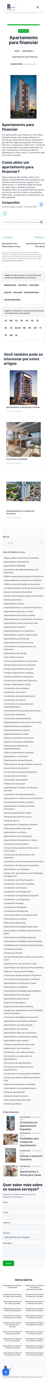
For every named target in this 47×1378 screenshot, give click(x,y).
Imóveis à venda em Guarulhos (18, 592)
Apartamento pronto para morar (18, 642)
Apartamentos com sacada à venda (20, 963)
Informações (27, 51)
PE (38, 320)
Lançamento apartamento (16, 780)
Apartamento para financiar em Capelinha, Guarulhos (34, 1324)
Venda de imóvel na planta (16, 1096)
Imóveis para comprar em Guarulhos (20, 680)
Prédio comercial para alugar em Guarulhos (23, 576)
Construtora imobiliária (14, 714)
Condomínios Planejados (15, 907)
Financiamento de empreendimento (20, 1088)
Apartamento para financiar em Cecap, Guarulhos (12, 1333)
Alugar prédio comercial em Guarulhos (21, 558)
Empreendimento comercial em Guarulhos (23, 619)
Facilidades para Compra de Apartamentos (23, 945)
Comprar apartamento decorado (19, 669)
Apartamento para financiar (16, 638)
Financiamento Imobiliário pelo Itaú (20, 937)
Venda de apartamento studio (17, 813)
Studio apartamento (13, 600)
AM (35, 328)
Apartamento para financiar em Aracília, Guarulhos (12, 1303)
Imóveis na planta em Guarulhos (18, 676)
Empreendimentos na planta (17, 730)
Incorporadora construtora (16, 768)
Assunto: (6, 1233)
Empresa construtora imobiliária (18, 742)
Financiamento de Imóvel (15, 919)
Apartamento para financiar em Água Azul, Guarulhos (34, 1295)
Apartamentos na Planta (15, 832)
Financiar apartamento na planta (19, 752)
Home (17, 51)
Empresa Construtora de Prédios (19, 971)
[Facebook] (41, 205)
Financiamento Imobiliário (15, 987)
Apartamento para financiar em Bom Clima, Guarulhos (34, 1310)
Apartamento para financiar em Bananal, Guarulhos (34, 1303)
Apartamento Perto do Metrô (17, 995)
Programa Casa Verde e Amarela (18, 1006)
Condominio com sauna (15, 692)
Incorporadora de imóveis (15, 776)
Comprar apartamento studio (17, 684)
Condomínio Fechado (14, 903)
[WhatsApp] (5, 214)
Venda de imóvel (11, 820)
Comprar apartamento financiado (19, 1044)
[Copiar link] (41, 222)
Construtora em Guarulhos (16, 844)
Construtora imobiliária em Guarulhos (21, 1017)
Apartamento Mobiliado (15, 565)
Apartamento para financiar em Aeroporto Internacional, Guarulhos (34, 1287)
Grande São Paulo (31, 292)
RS (32, 320)
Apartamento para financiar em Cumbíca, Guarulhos (34, 1340)
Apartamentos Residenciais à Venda (20, 840)
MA (11, 335)
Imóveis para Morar (12, 1104)
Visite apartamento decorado (17, 1100)
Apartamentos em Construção (18, 836)
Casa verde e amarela (14, 657)
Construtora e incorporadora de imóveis (22, 710)
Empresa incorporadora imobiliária (19, 1084)
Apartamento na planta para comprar (21, 1036)
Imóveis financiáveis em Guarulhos (20, 665)
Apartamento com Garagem (16, 869)
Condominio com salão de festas (19, 1052)
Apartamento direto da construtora (20, 1032)
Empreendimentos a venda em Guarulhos (23, 607)
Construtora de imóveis (15, 700)
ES (16, 320)
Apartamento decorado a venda (18, 611)
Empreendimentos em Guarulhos (19, 631)
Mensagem (7, 1243)
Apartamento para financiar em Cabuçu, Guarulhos (34, 1317)
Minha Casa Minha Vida (14, 923)
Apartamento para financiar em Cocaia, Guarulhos (12, 1340)
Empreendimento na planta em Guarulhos (23, 580)
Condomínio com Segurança (17, 899)
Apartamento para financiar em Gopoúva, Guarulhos (12, 1354)
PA (6, 335)
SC (27, 320)
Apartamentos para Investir (16, 998)
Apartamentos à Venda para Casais (20, 983)
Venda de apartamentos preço (18, 816)
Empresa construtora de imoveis (19, 738)
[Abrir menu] (38, 7)
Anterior (8, 237)
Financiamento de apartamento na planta (23, 764)
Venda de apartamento (14, 1092)
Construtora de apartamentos (17, 1063)
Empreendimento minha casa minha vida (22, 722)
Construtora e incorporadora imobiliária (22, 1073)
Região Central (10, 285)
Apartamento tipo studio (15, 653)
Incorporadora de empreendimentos (20, 772)
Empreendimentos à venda (16, 734)
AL (16, 335)
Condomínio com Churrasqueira (18, 880)
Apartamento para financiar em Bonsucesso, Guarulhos (12, 1317)
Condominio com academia (16, 688)
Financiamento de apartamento (18, 760)
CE (11, 328)
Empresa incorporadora (15, 1002)
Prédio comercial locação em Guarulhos (22, 584)
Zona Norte (22, 285)
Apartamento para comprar (16, 1040)
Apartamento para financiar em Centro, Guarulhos (34, 1333)
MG (11, 320)
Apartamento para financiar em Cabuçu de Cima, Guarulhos (12, 1325)
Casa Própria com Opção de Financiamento (24, 967)
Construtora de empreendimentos (19, 696)
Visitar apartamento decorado (17, 828)
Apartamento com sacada (16, 1029)
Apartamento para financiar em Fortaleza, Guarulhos (34, 1347)
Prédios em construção (14, 783)
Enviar (8, 1263)
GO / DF (18, 328)
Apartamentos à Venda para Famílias (20, 824)
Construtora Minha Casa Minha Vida (20, 915)
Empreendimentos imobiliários (18, 726)
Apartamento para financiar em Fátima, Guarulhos (12, 1347)
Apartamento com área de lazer (18, 1025)
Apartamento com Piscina (16, 756)
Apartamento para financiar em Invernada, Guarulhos (34, 1354)
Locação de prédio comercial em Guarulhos (24, 588)
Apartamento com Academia (17, 1048)
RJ (6, 320)
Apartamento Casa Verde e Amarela (20, 1021)
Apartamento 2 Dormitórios (16, 562)
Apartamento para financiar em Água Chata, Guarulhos (12, 1295)
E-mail (6, 1212)
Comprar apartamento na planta (18, 672)
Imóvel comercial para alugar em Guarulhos (24, 596)
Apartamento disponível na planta (19, 615)
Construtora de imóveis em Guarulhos (21, 865)
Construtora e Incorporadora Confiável (22, 979)
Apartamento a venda (14, 603)
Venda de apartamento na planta (19, 802)
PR (22, 320)
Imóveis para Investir (13, 949)
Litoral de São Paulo (12, 299)
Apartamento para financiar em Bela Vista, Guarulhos (12, 1310)
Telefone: (7, 1223)
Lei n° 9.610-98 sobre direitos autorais (21, 259)
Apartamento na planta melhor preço (21, 635)
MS (24, 328)
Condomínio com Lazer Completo (19, 884)
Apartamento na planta (14, 627)
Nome (5, 1202)
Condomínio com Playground (17, 891)
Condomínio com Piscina (15, 888)
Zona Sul (7, 292)
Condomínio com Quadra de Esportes (21, 895)
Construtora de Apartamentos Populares (22, 975)
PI (40, 328)
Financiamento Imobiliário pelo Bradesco (22, 991)
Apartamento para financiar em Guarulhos (12, 1286)
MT (29, 328)
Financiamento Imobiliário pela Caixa (20, 926)
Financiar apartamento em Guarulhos (21, 661)
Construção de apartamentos (17, 718)
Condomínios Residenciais (16, 911)
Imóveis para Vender (13, 953)
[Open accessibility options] (5, 1372)
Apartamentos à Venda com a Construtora (23, 798)
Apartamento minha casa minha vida (20, 623)
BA (6, 328)
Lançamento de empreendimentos (19, 794)
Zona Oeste (34, 285)
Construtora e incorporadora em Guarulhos (24, 861)
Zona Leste (17, 292)
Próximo (39, 237)
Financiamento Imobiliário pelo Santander (23, 941)
